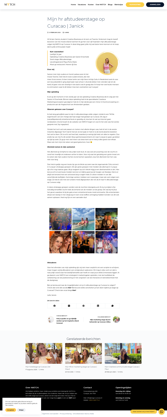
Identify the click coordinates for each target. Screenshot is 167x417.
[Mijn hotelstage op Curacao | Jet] (44, 353)
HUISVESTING (135, 5)
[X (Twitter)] (69, 305)
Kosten (91, 5)
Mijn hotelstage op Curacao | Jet (38, 367)
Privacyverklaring (66, 414)
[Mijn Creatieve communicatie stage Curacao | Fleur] (123, 353)
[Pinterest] (83, 305)
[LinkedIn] (98, 305)
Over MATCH (101, 5)
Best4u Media (89, 414)
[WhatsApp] (112, 305)
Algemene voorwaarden (50, 414)
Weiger (21, 410)
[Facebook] (54, 305)
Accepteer (10, 410)
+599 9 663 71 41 (94, 400)
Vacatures (82, 5)
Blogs (110, 5)
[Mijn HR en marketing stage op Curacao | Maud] (83, 353)
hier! (74, 290)
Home (73, 5)
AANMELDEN (155, 5)
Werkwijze (118, 5)
